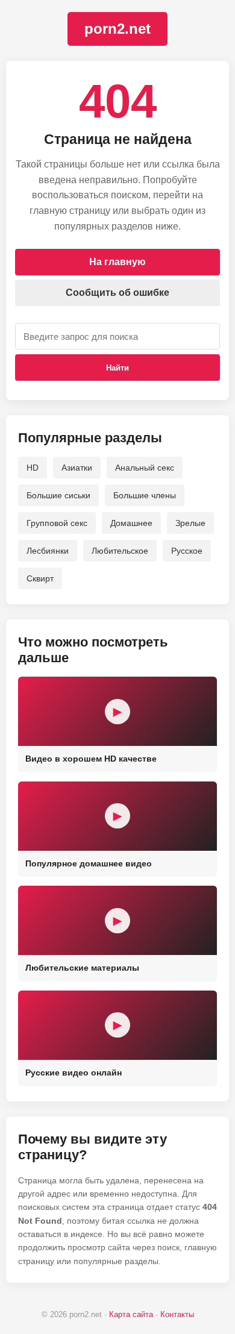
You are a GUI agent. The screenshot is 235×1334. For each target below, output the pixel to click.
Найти (117, 367)
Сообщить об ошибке (117, 292)
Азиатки (76, 467)
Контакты (177, 1314)
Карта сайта (131, 1314)
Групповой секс (57, 523)
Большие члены (144, 495)
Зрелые (190, 523)
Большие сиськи (58, 495)
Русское (186, 551)
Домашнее (131, 523)
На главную (117, 262)
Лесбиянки (48, 551)
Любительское (120, 551)
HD (33, 467)
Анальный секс (144, 467)
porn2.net (117, 28)
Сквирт (40, 578)
